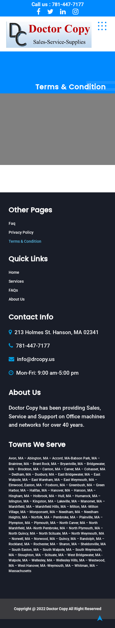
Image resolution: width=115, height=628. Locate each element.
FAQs (13, 290)
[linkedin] (63, 11)
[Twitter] (50, 11)
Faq (12, 223)
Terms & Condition (25, 241)
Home (14, 272)
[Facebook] (38, 11)
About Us (17, 299)
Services (16, 281)
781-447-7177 (68, 4)
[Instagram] (75, 11)
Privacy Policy (21, 232)
